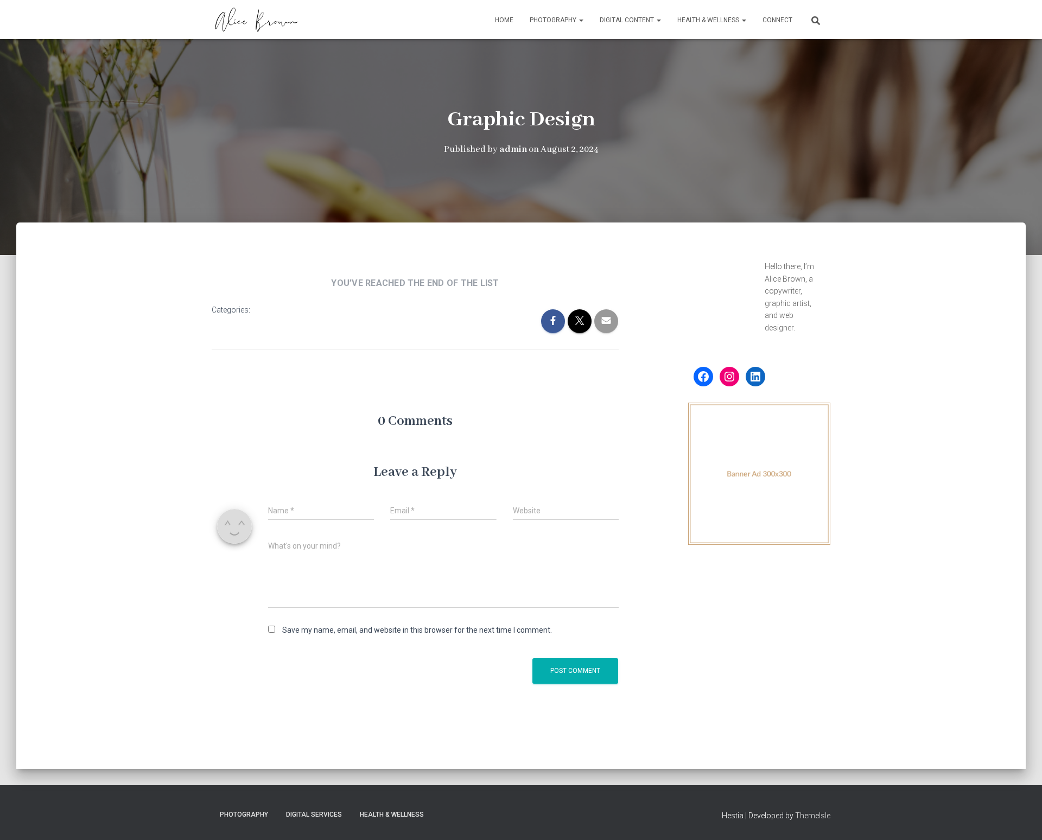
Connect (777, 20)
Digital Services (314, 814)
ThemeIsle (812, 815)
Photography (554, 20)
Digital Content (628, 20)
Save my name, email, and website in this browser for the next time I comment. (417, 630)
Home (504, 20)
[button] (580, 20)
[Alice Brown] (256, 19)
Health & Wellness (709, 20)
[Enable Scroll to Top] (1020, 818)
